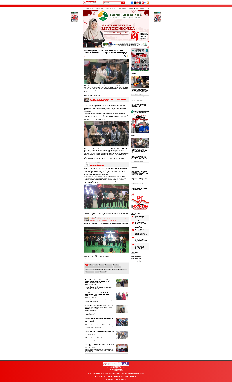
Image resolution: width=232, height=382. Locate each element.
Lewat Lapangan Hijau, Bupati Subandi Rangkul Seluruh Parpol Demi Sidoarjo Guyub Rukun (140, 218)
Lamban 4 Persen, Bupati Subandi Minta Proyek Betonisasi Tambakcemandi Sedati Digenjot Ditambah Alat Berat (139, 187)
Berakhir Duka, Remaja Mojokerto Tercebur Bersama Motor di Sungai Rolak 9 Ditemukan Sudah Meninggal (139, 98)
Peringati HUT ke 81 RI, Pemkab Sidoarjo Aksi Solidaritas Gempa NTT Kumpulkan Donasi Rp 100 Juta (141, 8)
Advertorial (112, 5)
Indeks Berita (146, 5)
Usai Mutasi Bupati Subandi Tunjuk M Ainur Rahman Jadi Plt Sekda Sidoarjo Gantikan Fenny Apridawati (109, 164)
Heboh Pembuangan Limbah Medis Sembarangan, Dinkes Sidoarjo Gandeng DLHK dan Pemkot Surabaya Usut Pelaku (99, 294)
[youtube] (143, 3)
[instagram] (137, 3)
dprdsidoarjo (116, 264)
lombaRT (97, 271)
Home (85, 5)
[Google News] (145, 3)
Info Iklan (102, 376)
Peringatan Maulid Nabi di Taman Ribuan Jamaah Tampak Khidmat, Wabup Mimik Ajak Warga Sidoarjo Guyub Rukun (139, 158)
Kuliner (122, 5)
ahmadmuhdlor (117, 267)
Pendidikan (139, 5)
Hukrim (101, 5)
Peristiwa (106, 5)
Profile (117, 5)
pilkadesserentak (115, 269)
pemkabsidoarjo (108, 264)
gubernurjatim (89, 269)
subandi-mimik (137, 258)
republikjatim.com (91, 55)
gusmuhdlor (101, 264)
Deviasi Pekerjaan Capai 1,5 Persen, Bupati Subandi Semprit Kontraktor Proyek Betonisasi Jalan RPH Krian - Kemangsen (99, 333)
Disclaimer (109, 376)
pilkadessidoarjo (107, 269)
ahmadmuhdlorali (109, 267)
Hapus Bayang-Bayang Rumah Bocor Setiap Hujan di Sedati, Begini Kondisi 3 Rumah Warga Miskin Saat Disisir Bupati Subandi (139, 173)
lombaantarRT (103, 271)
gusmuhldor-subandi (90, 267)
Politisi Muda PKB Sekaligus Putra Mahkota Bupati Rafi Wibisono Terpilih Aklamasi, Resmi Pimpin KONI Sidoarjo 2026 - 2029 (108, 219)
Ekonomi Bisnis (112, 373)
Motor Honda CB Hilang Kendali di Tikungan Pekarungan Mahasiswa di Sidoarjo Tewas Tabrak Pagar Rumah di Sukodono (95, 8)
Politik (94, 5)
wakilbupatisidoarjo (90, 271)
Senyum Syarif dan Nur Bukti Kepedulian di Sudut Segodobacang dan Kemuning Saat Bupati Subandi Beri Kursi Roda (99, 320)
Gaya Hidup (127, 5)
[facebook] (132, 3)
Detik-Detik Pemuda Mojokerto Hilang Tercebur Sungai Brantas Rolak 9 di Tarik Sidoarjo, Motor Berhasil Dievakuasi (138, 105)
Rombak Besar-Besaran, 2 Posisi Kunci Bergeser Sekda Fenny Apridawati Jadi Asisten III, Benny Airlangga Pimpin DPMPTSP (98, 281)
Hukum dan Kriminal (105, 373)
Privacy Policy (133, 376)
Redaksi (96, 376)
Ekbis (98, 5)
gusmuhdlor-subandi (100, 267)
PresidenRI (136, 260)
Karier (126, 376)
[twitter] (135, 3)
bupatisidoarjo (123, 269)
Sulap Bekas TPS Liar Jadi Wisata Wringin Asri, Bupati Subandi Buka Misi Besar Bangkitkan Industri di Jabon (108, 100)
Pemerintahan (133, 5)
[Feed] (148, 3)
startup (96, 264)
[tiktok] (140, 3)
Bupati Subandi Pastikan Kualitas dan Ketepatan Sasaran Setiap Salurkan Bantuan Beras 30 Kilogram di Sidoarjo (139, 180)
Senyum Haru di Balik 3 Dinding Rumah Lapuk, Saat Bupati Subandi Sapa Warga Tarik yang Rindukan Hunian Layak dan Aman (99, 307)
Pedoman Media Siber (118, 376)
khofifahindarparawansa (98, 269)
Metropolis (89, 5)
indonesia (91, 264)
